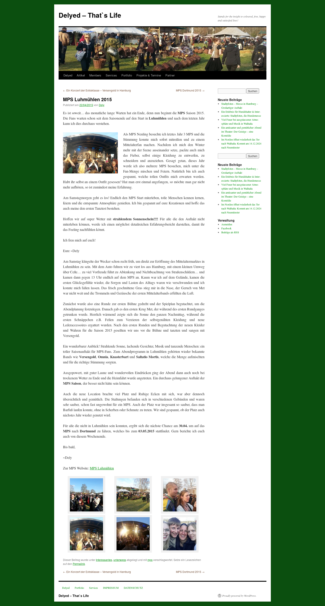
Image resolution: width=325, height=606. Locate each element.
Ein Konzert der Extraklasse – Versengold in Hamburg (97, 90)
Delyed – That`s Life (90, 15)
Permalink (79, 564)
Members (95, 75)
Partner (170, 75)
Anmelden (226, 224)
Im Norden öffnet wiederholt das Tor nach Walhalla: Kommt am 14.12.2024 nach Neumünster (241, 143)
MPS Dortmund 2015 (190, 90)
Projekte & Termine (148, 75)
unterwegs (119, 560)
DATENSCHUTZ (133, 587)
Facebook (226, 228)
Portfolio (126, 75)
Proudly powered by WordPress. (239, 595)
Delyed (67, 75)
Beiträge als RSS (230, 232)
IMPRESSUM (111, 587)
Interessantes (104, 560)
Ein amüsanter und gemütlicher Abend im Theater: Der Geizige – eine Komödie (241, 131)
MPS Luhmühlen (102, 468)
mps (150, 560)
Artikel (81, 75)
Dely (101, 105)
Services (111, 75)
